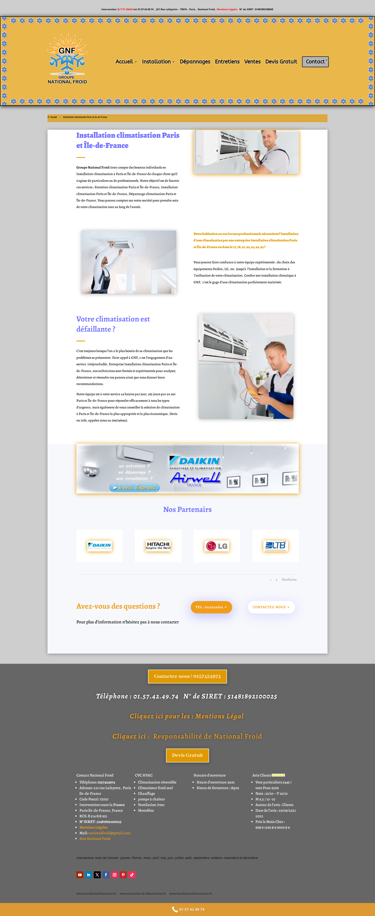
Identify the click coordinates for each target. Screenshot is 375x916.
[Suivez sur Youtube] (79, 874)
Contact (315, 62)
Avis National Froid (94, 838)
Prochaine (289, 579)
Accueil (124, 62)
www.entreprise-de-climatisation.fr (143, 893)
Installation (156, 62)
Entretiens (227, 62)
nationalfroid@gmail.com (109, 833)
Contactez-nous (269, 607)
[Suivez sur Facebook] (105, 874)
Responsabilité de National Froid (187, 736)
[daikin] (99, 550)
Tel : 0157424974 (209, 607)
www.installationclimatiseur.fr (96, 893)
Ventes (252, 62)
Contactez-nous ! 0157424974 (187, 676)
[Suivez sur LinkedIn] (88, 874)
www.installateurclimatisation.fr (190, 893)
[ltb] (275, 550)
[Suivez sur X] (97, 874)
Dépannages (195, 62)
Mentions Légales (227, 9)
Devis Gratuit (281, 62)
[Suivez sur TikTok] (131, 874)
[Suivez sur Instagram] (114, 874)
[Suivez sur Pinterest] (123, 874)
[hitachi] (158, 550)
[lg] (216, 550)
